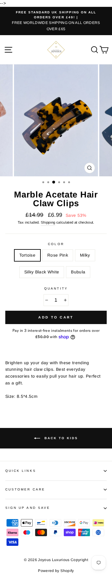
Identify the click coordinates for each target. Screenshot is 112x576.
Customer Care (25, 489)
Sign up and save (27, 507)
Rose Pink (57, 255)
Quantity (56, 288)
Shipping (48, 222)
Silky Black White (41, 272)
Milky (85, 255)
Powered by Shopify (56, 571)
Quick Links (20, 470)
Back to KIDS (60, 438)
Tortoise (27, 255)
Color (56, 244)
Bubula (78, 272)
